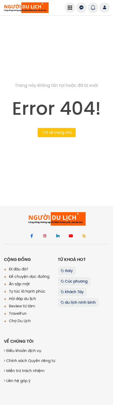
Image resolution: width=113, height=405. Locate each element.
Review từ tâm (21, 306)
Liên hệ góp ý (17, 380)
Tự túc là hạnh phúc (26, 291)
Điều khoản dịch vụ (23, 350)
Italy (68, 270)
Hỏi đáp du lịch (22, 298)
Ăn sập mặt (19, 284)
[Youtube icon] (71, 236)
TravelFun (17, 313)
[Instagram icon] (44, 236)
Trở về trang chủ (56, 132)
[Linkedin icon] (58, 236)
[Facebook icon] (31, 236)
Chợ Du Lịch (19, 320)
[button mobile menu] (70, 7)
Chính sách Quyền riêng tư (30, 360)
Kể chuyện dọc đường (28, 276)
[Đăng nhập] (104, 7)
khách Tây (74, 291)
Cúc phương (76, 281)
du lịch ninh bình (80, 302)
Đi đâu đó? (18, 269)
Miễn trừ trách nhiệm (24, 370)
